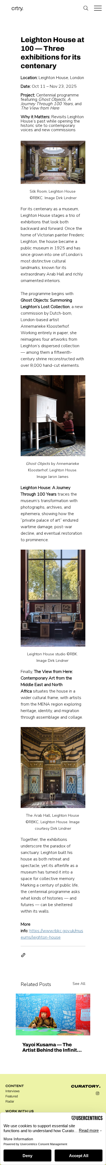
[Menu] (98, 8)
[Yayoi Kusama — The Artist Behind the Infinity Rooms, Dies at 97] (53, 1014)
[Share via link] (23, 955)
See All (79, 983)
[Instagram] (97, 1093)
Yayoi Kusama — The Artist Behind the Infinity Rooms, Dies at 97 (51, 1047)
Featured (11, 1096)
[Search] (86, 8)
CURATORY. (86, 1086)
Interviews (12, 1091)
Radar (9, 1101)
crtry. (17, 8)
